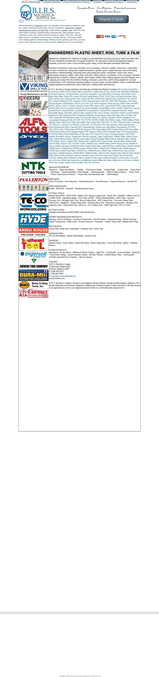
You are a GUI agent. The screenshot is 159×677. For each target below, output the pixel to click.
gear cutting (73, 40)
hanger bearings (55, 30)
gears (70, 30)
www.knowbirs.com (57, 278)
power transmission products (48, 35)
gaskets (64, 30)
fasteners (78, 28)
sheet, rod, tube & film (40, 30)
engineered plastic (25, 30)
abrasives (39, 25)
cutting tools (69, 28)
